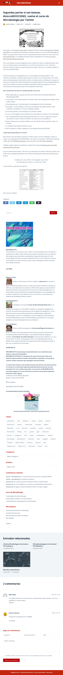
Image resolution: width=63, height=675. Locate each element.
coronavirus (38, 424)
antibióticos (26, 421)
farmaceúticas (11, 431)
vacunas (40, 446)
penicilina (53, 439)
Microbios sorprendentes (11, 570)
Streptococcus (22, 446)
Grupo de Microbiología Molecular (39, 305)
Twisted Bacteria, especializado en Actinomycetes (21, 501)
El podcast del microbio (13, 513)
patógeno (45, 439)
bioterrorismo (10, 424)
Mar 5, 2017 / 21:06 (56, 594)
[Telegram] (25, 202)
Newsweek (31, 439)
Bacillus (41, 421)
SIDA (44, 442)
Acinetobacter (10, 421)
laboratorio (43, 281)
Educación (28, 24)
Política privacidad (39, 672)
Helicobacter (45, 431)
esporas (41, 428)
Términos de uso (15, 672)
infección (9, 435)
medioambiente (41, 435)
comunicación (28, 424)
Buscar (53, 213)
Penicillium (10, 442)
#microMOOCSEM (8, 57)
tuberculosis (32, 446)
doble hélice (10, 428)
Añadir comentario (9, 641)
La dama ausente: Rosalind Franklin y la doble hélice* (32, 482)
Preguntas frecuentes (27, 672)
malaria (32, 435)
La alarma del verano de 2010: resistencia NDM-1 (37, 476)
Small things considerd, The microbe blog (18, 499)
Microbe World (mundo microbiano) (17, 515)
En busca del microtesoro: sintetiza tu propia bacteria (31, 411)
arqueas (34, 421)
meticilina (50, 435)
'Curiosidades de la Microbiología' (23, 337)
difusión (46, 424)
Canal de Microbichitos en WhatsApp (17, 510)
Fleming (19, 431)
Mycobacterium (21, 439)
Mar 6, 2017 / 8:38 (56, 612)
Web (44, 635)
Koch (25, 435)
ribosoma (38, 442)
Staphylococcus (11, 446)
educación (24, 428)
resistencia (30, 442)
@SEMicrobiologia (19, 141)
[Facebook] (5, 202)
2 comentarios (36, 24)
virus (46, 446)
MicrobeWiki (10, 518)
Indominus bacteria (28, 479)
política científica (19, 442)
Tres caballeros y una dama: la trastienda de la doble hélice (34, 484)
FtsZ (25, 431)
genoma (32, 431)
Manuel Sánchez (14, 613)
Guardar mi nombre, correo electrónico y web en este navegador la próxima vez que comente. (28, 655)
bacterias (47, 421)
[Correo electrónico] (38, 202)
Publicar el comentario (11, 660)
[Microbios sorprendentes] (16, 559)
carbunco (19, 424)
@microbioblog (47, 141)
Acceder (8, 523)
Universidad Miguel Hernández (42, 328)
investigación (18, 435)
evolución (48, 428)
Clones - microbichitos (13, 476)
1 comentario (15, 572)
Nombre (7, 635)
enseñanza (33, 428)
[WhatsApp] (32, 202)
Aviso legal (49, 672)
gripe (38, 431)
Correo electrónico (29, 635)
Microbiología (10, 439)
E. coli (17, 428)
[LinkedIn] (19, 202)
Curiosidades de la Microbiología (16, 496)
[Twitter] (12, 202)
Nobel (38, 439)
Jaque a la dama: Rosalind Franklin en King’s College (31, 487)
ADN (18, 421)
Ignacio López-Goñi (21, 50)
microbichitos (24, 2)
